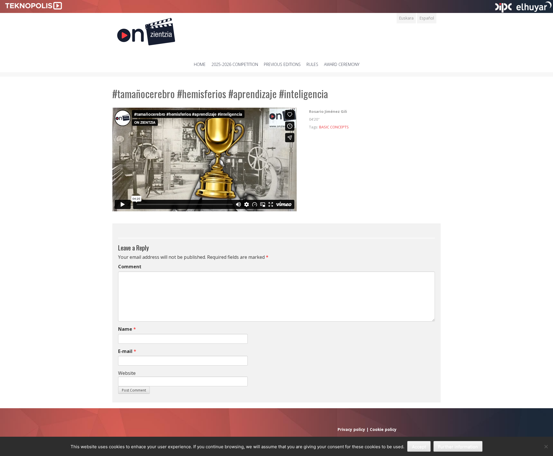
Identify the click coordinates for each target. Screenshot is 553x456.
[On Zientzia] (146, 30)
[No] (546, 446)
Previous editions (282, 64)
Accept (419, 446)
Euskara (406, 18)
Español (426, 18)
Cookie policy (383, 429)
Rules (312, 64)
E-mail (125, 351)
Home (200, 64)
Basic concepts (334, 127)
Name (125, 329)
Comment (129, 266)
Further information (458, 446)
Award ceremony (341, 64)
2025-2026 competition (234, 64)
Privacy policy (351, 429)
